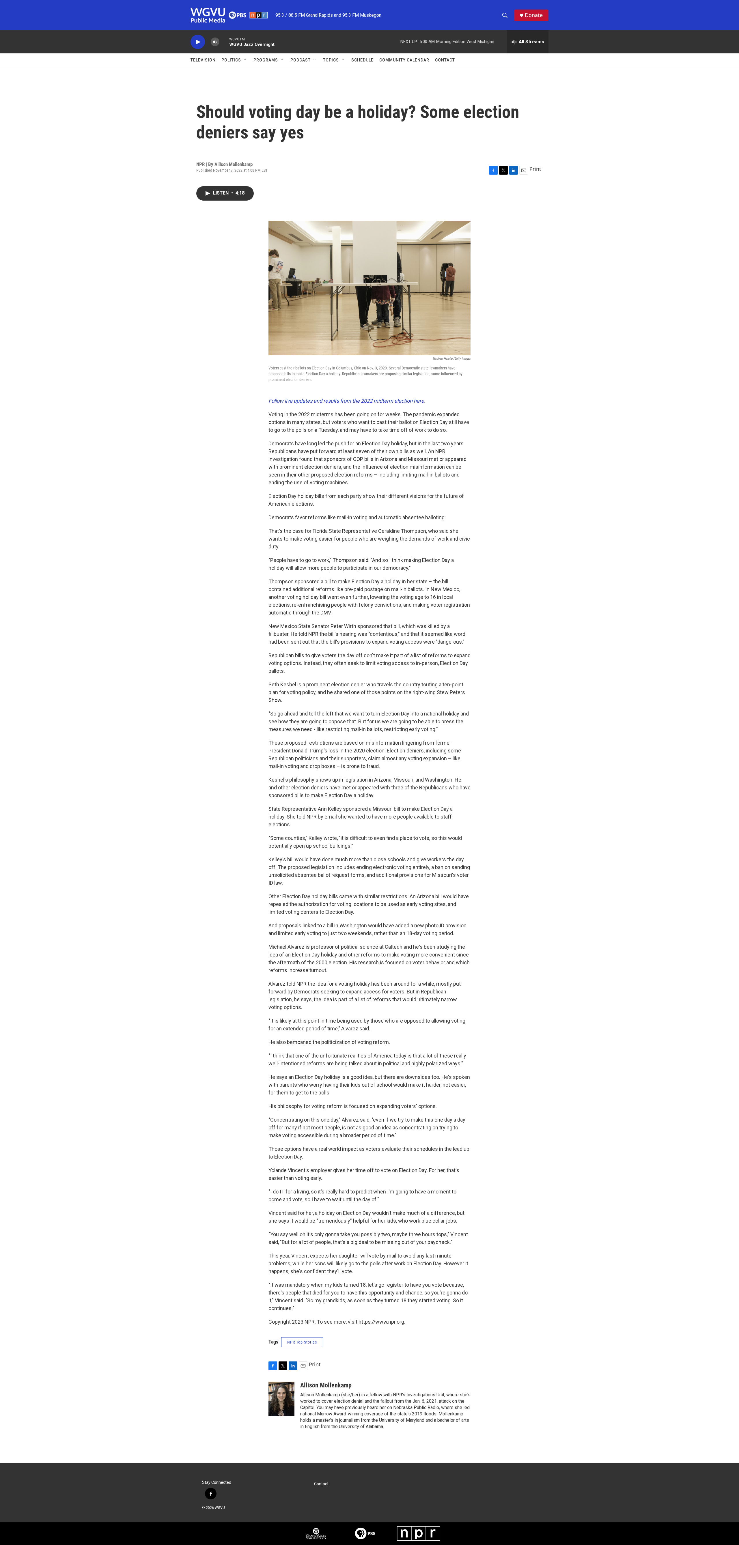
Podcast (300, 60)
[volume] (215, 42)
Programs (265, 60)
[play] (197, 42)
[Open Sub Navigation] (245, 60)
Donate (534, 15)
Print (535, 168)
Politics (231, 60)
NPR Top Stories (302, 1342)
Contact (445, 60)
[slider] (224, 42)
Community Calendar (404, 60)
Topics (331, 60)
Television (203, 60)
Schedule (362, 60)
